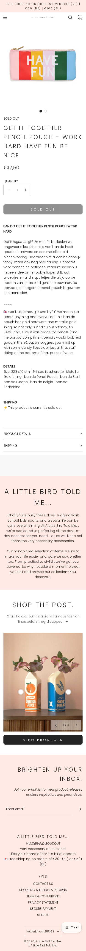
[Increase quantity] (26, 190)
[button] (40, 111)
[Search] (70, 17)
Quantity (10, 181)
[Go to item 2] (68, 692)
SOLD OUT (11, 118)
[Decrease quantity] (9, 190)
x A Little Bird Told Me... (43, 945)
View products (43, 739)
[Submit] (80, 809)
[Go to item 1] (21, 692)
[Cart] (80, 17)
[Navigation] (5, 17)
